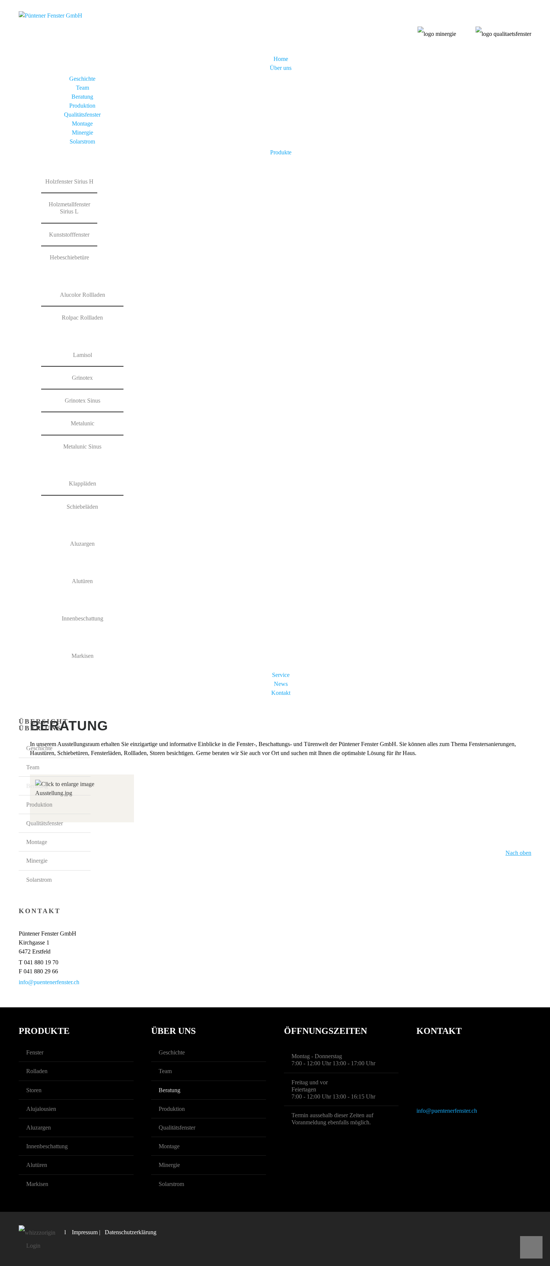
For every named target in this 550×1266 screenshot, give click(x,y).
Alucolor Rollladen (82, 295)
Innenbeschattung (82, 618)
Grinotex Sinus (82, 400)
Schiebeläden (82, 506)
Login (33, 1245)
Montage (82, 123)
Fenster (34, 1052)
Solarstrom (82, 141)
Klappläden (82, 483)
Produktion (82, 105)
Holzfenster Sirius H (69, 181)
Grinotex (82, 378)
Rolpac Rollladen (82, 317)
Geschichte (82, 79)
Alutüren (82, 581)
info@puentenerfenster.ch (49, 982)
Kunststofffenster (69, 234)
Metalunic (82, 423)
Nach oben (518, 853)
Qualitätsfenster (82, 114)
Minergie (82, 132)
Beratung (82, 96)
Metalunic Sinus (82, 446)
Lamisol (82, 355)
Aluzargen (82, 543)
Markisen (82, 656)
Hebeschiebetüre (69, 257)
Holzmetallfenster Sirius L (69, 208)
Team (82, 87)
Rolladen (37, 1071)
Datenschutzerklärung (130, 1232)
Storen (34, 1090)
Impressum (85, 1232)
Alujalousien (41, 1109)
